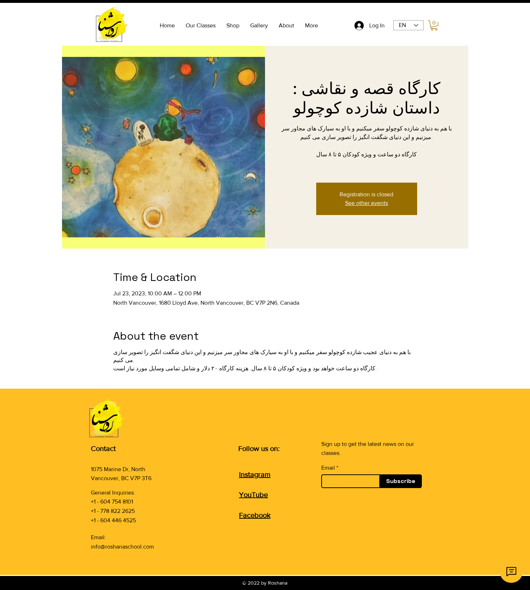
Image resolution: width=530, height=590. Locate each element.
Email (328, 468)
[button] (434, 25)
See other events (366, 203)
